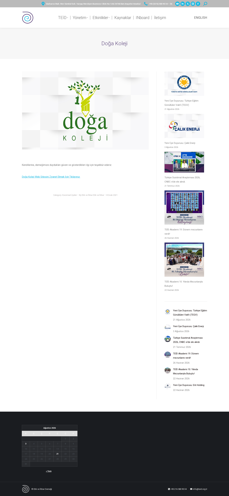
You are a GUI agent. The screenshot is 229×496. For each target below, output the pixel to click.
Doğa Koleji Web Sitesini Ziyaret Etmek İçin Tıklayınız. (51, 176)
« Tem (48, 471)
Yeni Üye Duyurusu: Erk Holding (188, 385)
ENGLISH (200, 17)
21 (57, 454)
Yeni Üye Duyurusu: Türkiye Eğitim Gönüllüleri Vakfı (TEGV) (181, 102)
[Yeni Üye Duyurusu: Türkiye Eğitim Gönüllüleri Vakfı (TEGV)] (184, 84)
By (91, 195)
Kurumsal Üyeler (69, 195)
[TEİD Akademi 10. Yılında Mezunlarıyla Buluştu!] (184, 260)
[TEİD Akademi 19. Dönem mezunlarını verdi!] (184, 208)
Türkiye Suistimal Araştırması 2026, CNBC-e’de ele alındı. (182, 179)
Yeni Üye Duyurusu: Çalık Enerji (180, 143)
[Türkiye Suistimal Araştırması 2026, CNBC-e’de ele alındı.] (184, 163)
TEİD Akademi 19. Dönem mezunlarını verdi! (184, 231)
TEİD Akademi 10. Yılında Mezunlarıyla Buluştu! (184, 283)
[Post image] (168, 312)
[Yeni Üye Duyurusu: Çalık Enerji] (184, 126)
